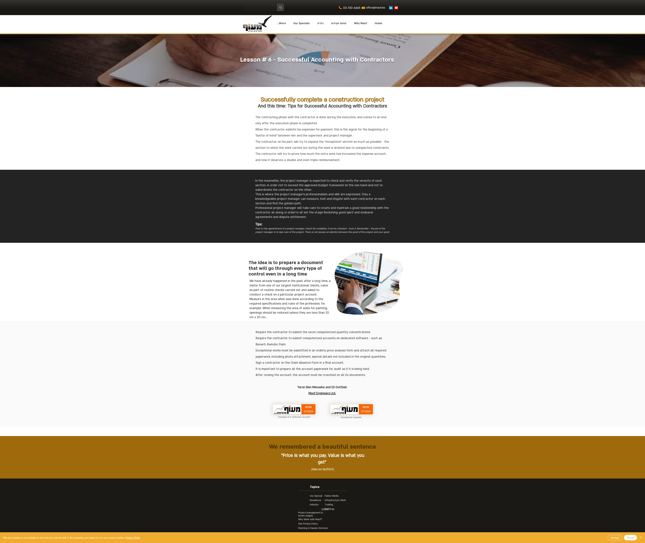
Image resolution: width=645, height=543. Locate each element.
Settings (615, 537)
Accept (630, 537)
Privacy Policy (132, 537)
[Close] (641, 537)
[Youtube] (396, 8)
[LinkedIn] (391, 8)
